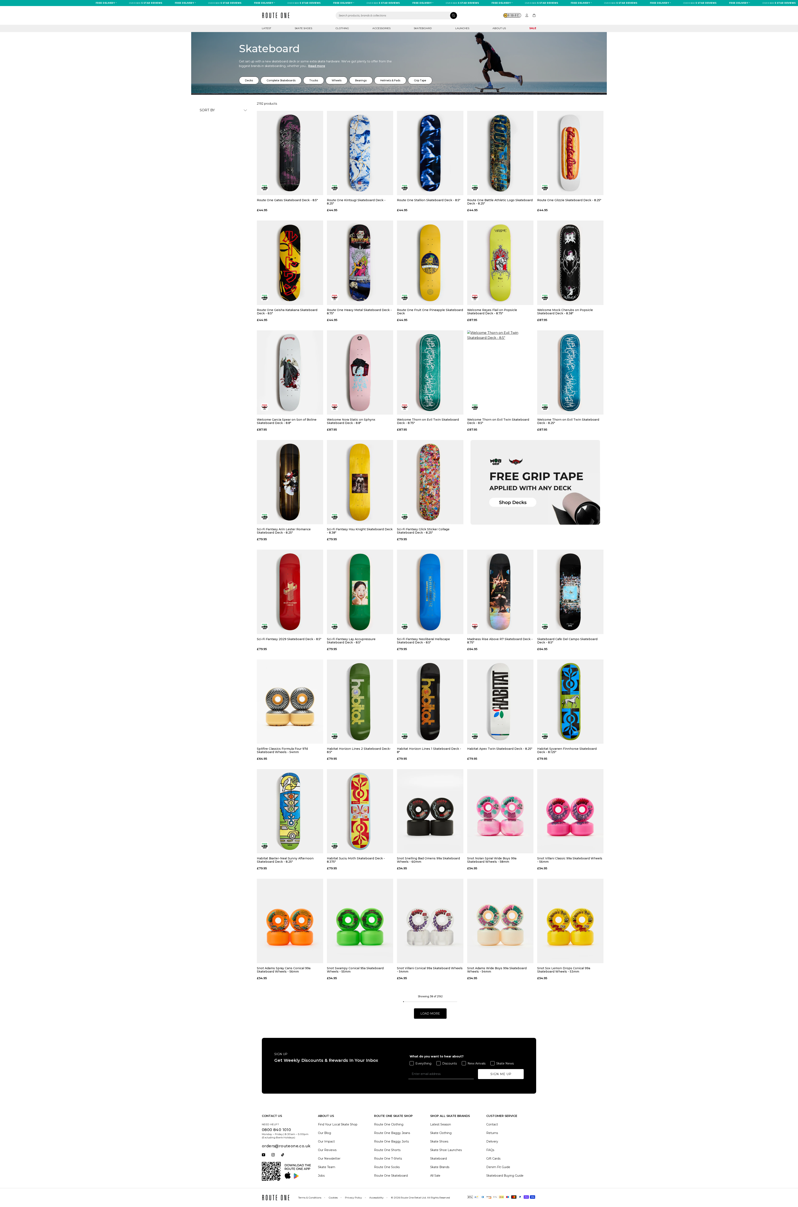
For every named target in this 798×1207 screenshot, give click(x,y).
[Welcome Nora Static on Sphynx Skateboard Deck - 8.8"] (360, 372)
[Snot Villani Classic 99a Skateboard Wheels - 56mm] (570, 811)
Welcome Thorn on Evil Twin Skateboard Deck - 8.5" (498, 421)
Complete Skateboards (281, 80)
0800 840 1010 (276, 1129)
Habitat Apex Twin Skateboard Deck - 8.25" (499, 749)
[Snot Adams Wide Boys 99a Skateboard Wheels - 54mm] (500, 921)
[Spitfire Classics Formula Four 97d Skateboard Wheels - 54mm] (290, 701)
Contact (492, 1124)
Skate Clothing (441, 1133)
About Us (499, 28)
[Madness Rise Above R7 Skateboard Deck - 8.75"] (500, 592)
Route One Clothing (388, 1124)
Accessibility (376, 1197)
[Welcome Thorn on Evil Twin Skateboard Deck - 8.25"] (570, 372)
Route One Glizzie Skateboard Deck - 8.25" (569, 200)
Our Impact (326, 1141)
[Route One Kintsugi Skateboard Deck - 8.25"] (360, 153)
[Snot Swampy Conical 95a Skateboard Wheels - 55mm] (360, 921)
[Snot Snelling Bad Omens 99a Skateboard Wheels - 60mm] (430, 811)
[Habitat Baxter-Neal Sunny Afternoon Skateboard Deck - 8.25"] (290, 811)
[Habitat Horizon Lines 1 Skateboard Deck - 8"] (430, 701)
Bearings (361, 80)
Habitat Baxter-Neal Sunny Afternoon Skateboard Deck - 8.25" (285, 860)
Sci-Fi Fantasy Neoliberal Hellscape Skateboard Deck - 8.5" (423, 640)
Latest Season (440, 1124)
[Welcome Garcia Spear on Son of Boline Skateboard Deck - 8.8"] (290, 372)
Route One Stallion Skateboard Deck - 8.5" (428, 200)
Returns (492, 1133)
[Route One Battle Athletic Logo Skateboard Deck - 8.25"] (500, 153)
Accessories (381, 28)
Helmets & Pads (390, 80)
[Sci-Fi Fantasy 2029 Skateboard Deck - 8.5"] (290, 592)
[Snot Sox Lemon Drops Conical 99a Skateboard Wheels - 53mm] (570, 921)
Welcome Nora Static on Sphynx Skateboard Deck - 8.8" (351, 421)
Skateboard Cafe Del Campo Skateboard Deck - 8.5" (567, 640)
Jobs (321, 1175)
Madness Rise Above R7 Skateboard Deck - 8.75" (500, 640)
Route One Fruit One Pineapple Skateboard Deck (430, 311)
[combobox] (396, 15)
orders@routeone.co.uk (286, 1146)
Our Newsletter (329, 1158)
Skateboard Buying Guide (504, 1175)
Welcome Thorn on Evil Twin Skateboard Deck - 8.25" (568, 421)
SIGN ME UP (500, 1074)
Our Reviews (327, 1150)
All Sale (435, 1175)
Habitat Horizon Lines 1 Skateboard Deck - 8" (429, 750)
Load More (430, 1013)
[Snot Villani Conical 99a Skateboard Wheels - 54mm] (430, 921)
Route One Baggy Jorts (391, 1141)
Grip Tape (420, 80)
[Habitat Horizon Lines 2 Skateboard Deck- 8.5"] (360, 701)
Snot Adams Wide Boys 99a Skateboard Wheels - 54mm (497, 970)
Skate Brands (439, 1167)
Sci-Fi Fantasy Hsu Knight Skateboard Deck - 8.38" (360, 531)
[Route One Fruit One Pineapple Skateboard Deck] (430, 263)
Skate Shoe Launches (446, 1150)
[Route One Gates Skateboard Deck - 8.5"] (290, 153)
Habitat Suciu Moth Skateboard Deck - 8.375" (356, 860)
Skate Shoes (303, 28)
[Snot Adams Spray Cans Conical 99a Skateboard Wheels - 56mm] (290, 921)
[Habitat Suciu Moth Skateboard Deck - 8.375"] (360, 811)
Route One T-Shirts (388, 1158)
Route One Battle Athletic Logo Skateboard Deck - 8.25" (500, 201)
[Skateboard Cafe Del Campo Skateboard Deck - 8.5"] (570, 592)
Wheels (336, 80)
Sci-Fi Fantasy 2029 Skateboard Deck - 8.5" (289, 639)
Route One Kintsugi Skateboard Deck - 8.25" (356, 201)
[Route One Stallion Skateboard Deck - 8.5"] (430, 153)
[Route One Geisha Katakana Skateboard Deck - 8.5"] (290, 263)
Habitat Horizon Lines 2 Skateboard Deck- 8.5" (359, 750)
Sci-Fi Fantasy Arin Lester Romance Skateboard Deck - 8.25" (284, 531)
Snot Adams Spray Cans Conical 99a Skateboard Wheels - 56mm (283, 970)
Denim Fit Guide (498, 1167)
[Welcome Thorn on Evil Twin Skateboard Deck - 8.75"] (430, 372)
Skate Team (326, 1167)
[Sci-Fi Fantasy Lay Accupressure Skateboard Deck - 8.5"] (360, 592)
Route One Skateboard (391, 1175)
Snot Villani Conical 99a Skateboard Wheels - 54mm (430, 970)
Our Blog (324, 1133)
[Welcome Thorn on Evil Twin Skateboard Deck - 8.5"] (500, 372)
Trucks (313, 80)
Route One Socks (387, 1167)
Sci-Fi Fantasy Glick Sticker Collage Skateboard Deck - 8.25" (423, 531)
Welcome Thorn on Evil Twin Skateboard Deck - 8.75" (428, 421)
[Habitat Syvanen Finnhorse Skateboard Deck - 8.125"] (570, 701)
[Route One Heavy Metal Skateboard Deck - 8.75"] (360, 263)
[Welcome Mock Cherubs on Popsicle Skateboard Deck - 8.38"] (570, 263)
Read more (316, 66)
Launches (462, 28)
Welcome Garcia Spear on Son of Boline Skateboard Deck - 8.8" (286, 421)
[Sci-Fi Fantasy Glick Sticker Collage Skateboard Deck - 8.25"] (430, 482)
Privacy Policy (353, 1197)
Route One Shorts (387, 1150)
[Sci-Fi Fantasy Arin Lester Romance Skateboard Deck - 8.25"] (290, 482)
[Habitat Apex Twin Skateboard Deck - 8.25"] (500, 701)
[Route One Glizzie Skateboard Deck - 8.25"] (570, 153)
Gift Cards (493, 1158)
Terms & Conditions (309, 1197)
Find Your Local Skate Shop (337, 1124)
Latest (266, 28)
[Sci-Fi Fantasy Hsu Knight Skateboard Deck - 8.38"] (360, 482)
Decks (249, 80)
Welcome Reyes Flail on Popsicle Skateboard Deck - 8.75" (492, 311)
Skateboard (423, 28)
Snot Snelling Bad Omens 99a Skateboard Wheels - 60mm (428, 860)
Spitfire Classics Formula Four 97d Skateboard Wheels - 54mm (282, 750)
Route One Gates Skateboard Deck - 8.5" (287, 200)
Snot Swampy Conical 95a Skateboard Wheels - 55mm (355, 970)
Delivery (492, 1141)
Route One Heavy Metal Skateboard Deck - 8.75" (359, 311)
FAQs (490, 1150)
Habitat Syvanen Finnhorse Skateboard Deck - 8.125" (567, 750)
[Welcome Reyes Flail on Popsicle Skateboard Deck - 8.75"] (500, 263)
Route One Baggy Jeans (392, 1133)
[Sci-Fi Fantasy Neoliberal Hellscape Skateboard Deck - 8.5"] (430, 592)
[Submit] (453, 15)
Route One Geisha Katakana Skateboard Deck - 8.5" (287, 311)
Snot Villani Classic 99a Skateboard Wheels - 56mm (569, 860)
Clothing (342, 28)
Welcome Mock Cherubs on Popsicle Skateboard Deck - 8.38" (565, 311)
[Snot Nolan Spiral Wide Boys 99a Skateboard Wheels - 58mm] (500, 811)
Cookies (333, 1197)
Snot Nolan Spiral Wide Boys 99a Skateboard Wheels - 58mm (491, 860)
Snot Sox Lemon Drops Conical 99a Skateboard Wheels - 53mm (563, 970)
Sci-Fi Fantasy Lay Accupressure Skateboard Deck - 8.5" (351, 640)
